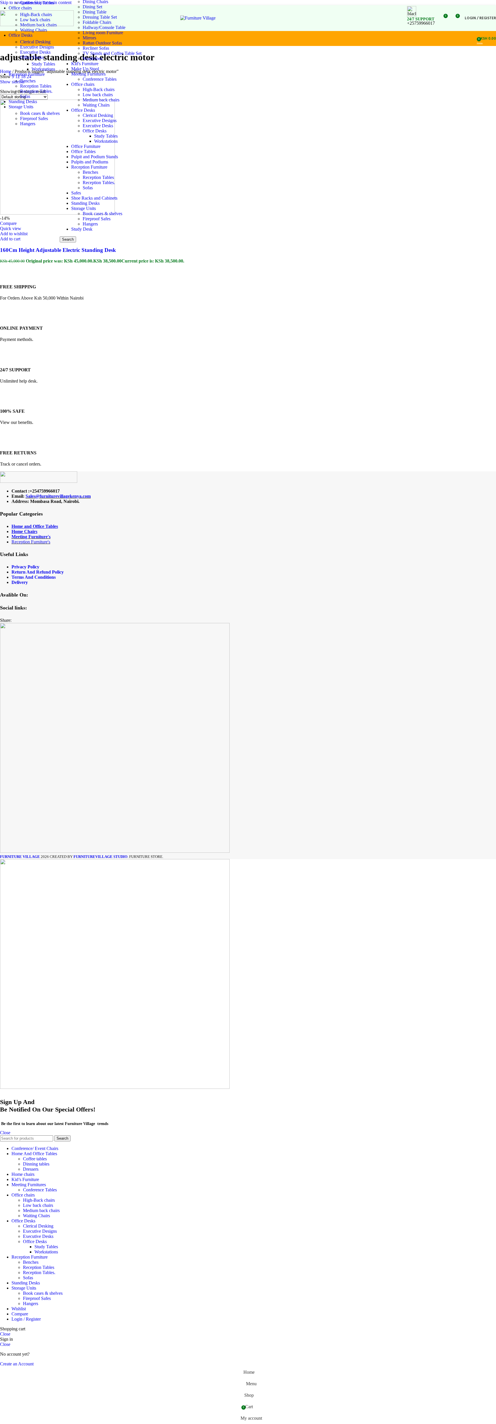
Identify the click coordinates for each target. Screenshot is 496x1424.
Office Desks (32, 57)
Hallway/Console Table (104, 27)
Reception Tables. (36, 91)
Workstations (43, 69)
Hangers (27, 123)
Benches (28, 80)
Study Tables (43, 63)
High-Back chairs (99, 89)
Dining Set (92, 6)
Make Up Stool (85, 68)
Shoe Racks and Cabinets (94, 198)
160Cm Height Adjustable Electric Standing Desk (58, 250)
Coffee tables (35, 1158)
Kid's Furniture (84, 63)
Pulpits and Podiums (89, 161)
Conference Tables (37, 2)
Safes (76, 192)
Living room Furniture (103, 32)
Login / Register (26, 1319)
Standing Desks (85, 203)
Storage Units (83, 208)
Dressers (30, 1169)
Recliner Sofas (96, 48)
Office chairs (82, 84)
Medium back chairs (101, 99)
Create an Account (17, 1363)
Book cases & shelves (40, 113)
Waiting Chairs (33, 30)
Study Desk (81, 229)
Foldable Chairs (97, 22)
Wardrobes (92, 58)
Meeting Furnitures (88, 74)
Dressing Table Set (100, 17)
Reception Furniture (89, 167)
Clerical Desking (35, 41)
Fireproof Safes (34, 118)
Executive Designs (37, 47)
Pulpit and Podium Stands (94, 156)
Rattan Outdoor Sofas (102, 42)
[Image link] (38, 481)
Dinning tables (36, 1163)
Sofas (25, 96)
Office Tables (83, 151)
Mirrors (89, 37)
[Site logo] (37, 24)
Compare (19, 1313)
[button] (10, 238)
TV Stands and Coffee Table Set (112, 53)
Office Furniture (85, 146)
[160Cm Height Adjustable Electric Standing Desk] (57, 213)
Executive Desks (35, 52)
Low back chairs (98, 94)
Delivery (19, 582)
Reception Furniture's (30, 541)
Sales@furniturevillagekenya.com (58, 496)
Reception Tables (35, 86)
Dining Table (94, 11)
